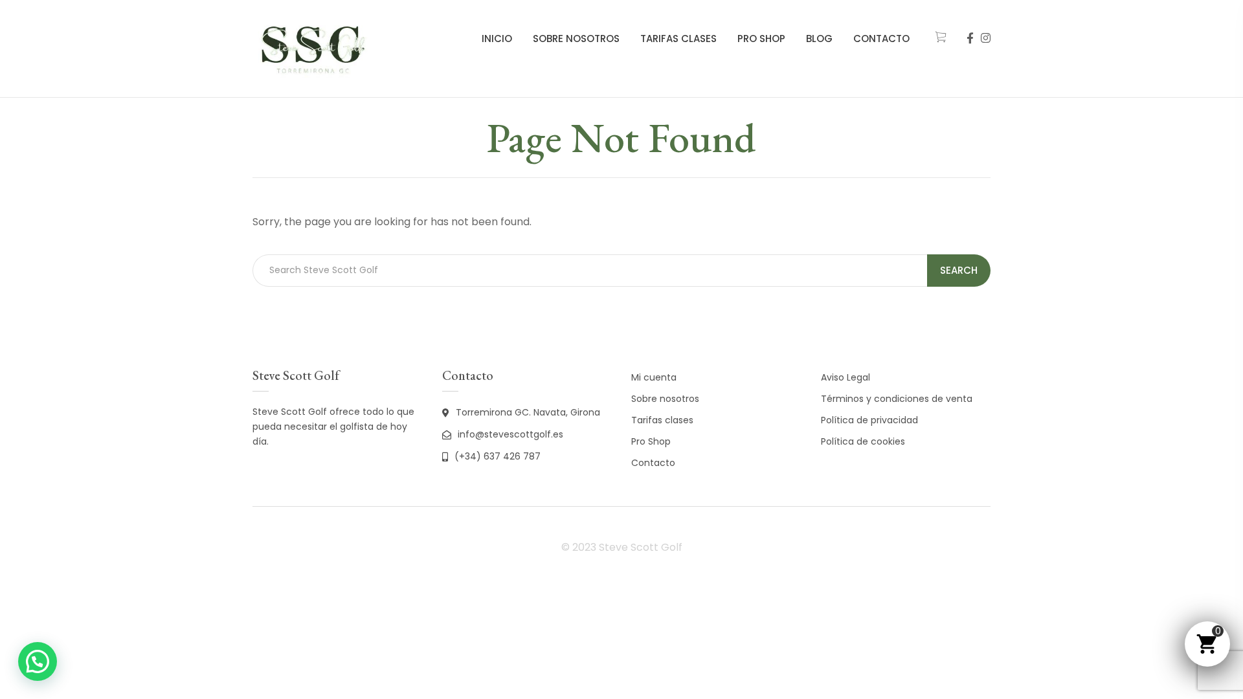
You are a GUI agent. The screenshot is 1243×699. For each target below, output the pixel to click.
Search (959, 270)
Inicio (497, 38)
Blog (819, 38)
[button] (37, 661)
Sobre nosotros (576, 38)
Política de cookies (863, 441)
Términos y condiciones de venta (896, 398)
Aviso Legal (845, 377)
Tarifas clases (678, 38)
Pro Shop (761, 38)
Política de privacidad (869, 420)
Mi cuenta (654, 377)
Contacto (881, 38)
